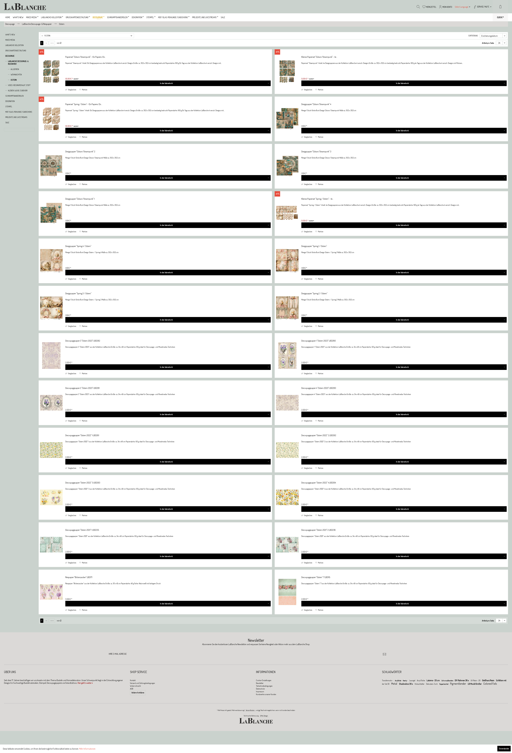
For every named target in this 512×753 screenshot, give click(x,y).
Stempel (8, 106)
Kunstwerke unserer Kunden (266, 694)
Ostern (14, 80)
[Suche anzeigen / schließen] (418, 6)
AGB (131, 689)
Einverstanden (504, 748)
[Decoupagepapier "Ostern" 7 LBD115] (287, 592)
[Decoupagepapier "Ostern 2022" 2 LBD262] (287, 450)
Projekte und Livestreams (16, 117)
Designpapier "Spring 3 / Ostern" (78, 293)
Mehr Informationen (87, 748)
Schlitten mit (501, 680)
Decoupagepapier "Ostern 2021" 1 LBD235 (82, 530)
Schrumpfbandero (447, 681)
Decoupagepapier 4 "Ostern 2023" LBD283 (318, 388)
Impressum (260, 691)
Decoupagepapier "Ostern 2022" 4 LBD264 (318, 482)
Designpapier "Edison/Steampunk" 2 (80, 151)
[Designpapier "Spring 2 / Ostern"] (287, 308)
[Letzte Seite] (52, 43)
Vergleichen (72, 89)
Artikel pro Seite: (488, 43)
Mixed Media (10, 40)
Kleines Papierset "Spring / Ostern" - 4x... (317, 198)
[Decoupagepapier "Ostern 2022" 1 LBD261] (51, 450)
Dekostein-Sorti (432, 684)
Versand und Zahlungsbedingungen (142, 683)
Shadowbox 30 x (406, 684)
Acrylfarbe (398, 681)
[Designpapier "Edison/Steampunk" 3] (287, 166)
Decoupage (9, 56)
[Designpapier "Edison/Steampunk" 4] (287, 119)
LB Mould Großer (475, 684)
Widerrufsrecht (135, 686)
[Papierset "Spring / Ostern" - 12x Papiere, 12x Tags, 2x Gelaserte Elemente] (51, 119)
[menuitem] (482, 6)
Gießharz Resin (488, 680)
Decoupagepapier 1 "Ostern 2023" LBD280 (318, 340)
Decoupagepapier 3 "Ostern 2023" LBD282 (82, 340)
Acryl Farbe (421, 680)
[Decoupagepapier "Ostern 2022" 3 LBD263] (51, 497)
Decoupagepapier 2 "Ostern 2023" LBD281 (82, 388)
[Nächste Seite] (46, 43)
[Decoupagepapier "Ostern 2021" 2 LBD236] (287, 544)
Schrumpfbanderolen (14, 96)
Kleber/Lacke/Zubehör (17, 90)
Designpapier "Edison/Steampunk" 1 (80, 198)
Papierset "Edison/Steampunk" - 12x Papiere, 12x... (85, 57)
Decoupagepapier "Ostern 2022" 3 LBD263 (82, 482)
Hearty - (405, 681)
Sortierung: (473, 36)
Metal (394, 683)
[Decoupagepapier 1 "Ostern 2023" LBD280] (287, 355)
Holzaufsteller (420, 684)
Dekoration (10, 101)
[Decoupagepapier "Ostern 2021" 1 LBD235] (51, 544)
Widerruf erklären (137, 692)
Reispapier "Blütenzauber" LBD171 (78, 577)
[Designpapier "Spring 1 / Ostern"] (287, 260)
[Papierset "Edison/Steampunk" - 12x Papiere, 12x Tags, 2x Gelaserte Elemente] (51, 71)
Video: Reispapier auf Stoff (19, 85)
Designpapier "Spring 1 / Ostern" (314, 246)
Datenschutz (260, 689)
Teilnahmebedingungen (264, 686)
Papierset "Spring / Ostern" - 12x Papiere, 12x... (83, 104)
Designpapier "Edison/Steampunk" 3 (316, 151)
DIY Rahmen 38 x (462, 680)
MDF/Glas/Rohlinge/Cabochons (18, 112)
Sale (7, 122)
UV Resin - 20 (476, 680)
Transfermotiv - (388, 680)
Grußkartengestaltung (15, 50)
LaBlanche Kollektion (14, 45)
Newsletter (259, 683)
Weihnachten (16, 74)
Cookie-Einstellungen (263, 680)
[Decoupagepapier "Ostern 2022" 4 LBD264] (287, 497)
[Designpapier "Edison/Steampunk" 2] (51, 166)
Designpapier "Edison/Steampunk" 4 (316, 104)
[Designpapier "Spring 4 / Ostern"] (51, 260)
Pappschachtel (444, 684)
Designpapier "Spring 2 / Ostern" (314, 293)
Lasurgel (412, 680)
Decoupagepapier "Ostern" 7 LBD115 (315, 577)
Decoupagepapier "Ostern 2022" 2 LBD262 (318, 435)
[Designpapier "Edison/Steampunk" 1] (51, 213)
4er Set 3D (386, 684)
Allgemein (15, 69)
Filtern (47, 36)
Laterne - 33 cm (433, 680)
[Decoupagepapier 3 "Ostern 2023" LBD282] (51, 355)
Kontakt (133, 680)
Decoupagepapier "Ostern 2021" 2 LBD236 (318, 530)
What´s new (10, 34)
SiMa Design (264, 716)
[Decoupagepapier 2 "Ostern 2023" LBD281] (51, 402)
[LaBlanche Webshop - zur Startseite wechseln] (25, 6)
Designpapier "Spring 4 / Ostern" (78, 246)
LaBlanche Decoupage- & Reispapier (18, 62)
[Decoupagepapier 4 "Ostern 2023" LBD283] (287, 402)
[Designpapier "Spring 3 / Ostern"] (51, 308)
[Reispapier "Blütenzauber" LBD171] (51, 592)
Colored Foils (490, 683)
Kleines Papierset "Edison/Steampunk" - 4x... (319, 57)
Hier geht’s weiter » (85, 683)
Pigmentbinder (458, 683)
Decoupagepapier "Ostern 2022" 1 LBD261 (82, 435)
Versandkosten (250, 710)
